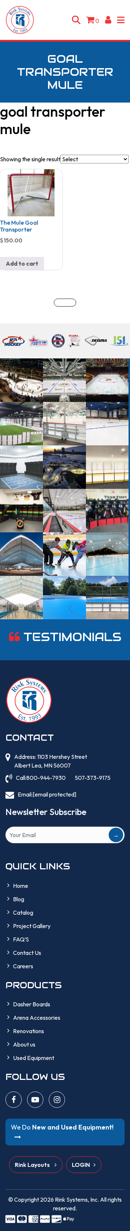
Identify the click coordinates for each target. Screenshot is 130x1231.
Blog (18, 899)
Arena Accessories (36, 1017)
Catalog (23, 912)
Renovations (28, 1031)
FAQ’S (21, 939)
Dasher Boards (31, 1004)
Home (20, 885)
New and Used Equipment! (62, 1127)
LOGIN (81, 1164)
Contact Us (27, 952)
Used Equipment (33, 1057)
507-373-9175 (92, 777)
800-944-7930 (46, 777)
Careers (23, 966)
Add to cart (22, 263)
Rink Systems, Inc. (77, 1199)
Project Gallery (32, 926)
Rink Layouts (33, 1164)
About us (24, 1044)
